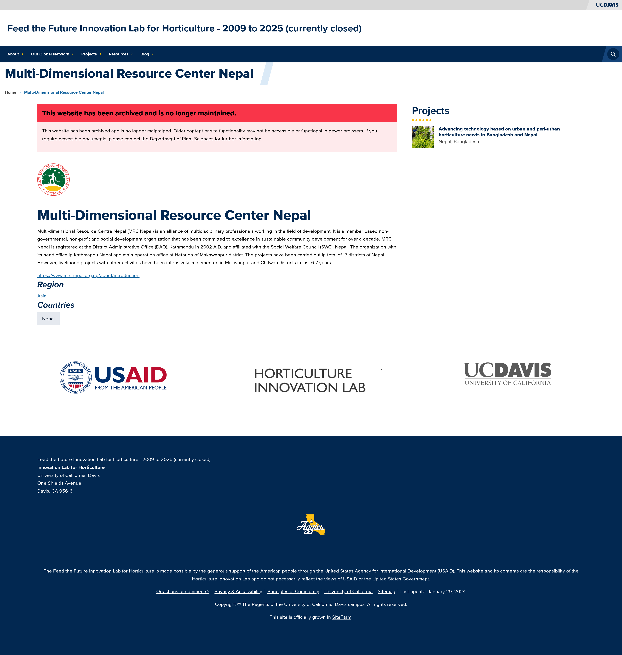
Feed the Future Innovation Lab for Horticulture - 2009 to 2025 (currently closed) (184, 28)
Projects (89, 54)
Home (10, 92)
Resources (118, 54)
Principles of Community (293, 591)
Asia (41, 295)
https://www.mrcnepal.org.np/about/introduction (88, 275)
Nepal (48, 318)
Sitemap (386, 591)
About (13, 54)
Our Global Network (50, 54)
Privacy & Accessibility (238, 591)
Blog (144, 54)
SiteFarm (341, 617)
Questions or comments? (182, 591)
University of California (348, 591)
